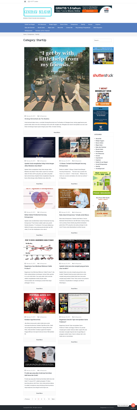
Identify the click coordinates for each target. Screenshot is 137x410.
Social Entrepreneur (101, 164)
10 (48, 399)
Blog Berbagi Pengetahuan (83, 27)
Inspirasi (97, 24)
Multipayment (28, 30)
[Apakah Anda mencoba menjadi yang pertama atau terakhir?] (74, 249)
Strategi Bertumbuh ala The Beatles (37, 119)
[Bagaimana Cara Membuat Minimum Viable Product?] (39, 249)
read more (57, 132)
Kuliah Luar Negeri (30, 24)
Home (24, 34)
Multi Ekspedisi (97, 27)
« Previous (27, 399)
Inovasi (90, 24)
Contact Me (69, 27)
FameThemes (110, 407)
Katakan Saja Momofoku (32, 319)
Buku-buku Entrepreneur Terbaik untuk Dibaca (74, 215)
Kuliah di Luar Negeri (102, 162)
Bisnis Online (64, 24)
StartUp (83, 24)
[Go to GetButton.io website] (133, 408)
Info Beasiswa (42, 24)
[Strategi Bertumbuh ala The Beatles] (57, 79)
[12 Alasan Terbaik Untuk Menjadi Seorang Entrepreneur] (74, 147)
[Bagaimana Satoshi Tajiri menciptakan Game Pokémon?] (74, 303)
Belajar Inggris (53, 24)
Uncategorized (100, 168)
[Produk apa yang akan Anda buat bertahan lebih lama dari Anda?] (39, 356)
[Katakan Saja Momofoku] (39, 303)
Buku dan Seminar (30, 27)
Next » (53, 399)
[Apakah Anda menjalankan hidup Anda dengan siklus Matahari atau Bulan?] (39, 147)
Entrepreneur (74, 24)
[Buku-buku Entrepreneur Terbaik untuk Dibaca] (74, 198)
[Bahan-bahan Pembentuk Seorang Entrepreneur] (39, 198)
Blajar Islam (51, 27)
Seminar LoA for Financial (42, 30)
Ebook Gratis (41, 27)
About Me (60, 27)
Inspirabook (99, 158)
